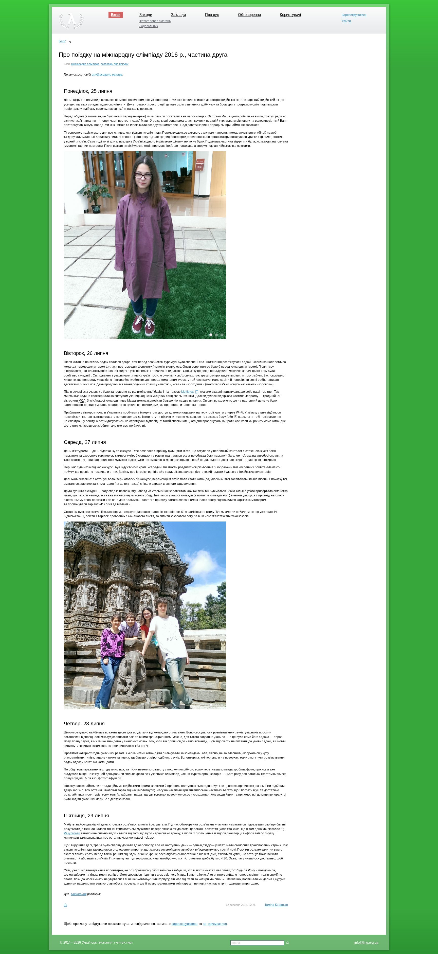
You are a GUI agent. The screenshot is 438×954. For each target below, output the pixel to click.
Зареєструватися (354, 15)
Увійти (346, 21)
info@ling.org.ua (366, 942)
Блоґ (115, 14)
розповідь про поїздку (115, 63)
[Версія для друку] (65, 905)
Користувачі (290, 14)
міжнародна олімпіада (85, 63)
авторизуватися (215, 924)
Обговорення (249, 14)
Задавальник (148, 26)
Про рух (212, 14)
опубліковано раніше (107, 74)
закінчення (78, 894)
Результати (72, 833)
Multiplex (187, 391)
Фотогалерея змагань (155, 21)
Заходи (145, 14)
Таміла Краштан (276, 905)
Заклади (178, 14)
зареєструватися (184, 924)
